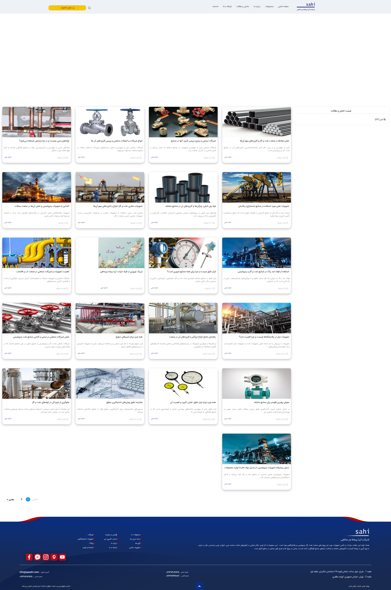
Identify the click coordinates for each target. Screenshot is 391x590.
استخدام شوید (87, 547)
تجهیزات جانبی (134, 547)
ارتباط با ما (227, 6)
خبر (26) (379, 119)
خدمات (215, 6)
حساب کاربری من (110, 539)
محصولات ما (135, 534)
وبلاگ (91, 543)
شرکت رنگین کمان (355, 586)
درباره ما (257, 6)
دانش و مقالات (242, 6)
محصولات (269, 6)
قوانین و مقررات (111, 534)
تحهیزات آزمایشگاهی (85, 539)
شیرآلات (90, 534)
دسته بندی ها (135, 539)
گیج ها (137, 543)
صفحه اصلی (283, 6)
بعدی (9, 500)
